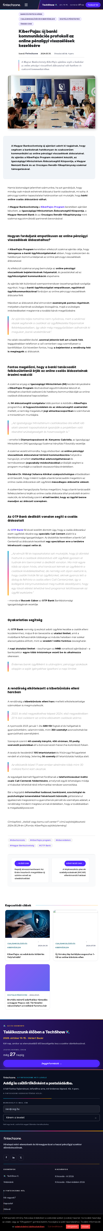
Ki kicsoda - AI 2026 (64, 1176)
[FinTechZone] (46, 1138)
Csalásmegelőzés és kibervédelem (38, 19)
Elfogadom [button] (72, 1226)
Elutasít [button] (85, 1226)
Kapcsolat (8, 1203)
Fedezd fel (93, 5)
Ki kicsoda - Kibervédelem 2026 (70, 1182)
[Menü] (26, 5)
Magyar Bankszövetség (22, 845)
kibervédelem (64, 840)
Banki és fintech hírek (31, 14)
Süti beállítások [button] (55, 1226)
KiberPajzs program (41, 840)
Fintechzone (31, 53)
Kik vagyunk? (9, 1197)
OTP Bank (46, 845)
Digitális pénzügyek (70, 19)
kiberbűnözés (18, 840)
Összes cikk (26, 24)
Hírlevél (6, 1209)
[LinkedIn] (13, 1157)
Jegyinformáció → (51, 1063)
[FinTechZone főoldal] (12, 4)
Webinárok (8, 1182)
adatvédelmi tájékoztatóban (30, 1226)
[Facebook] (6, 1157)
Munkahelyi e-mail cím (15, 1103)
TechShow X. (13, 1176)
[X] (21, 1157)
